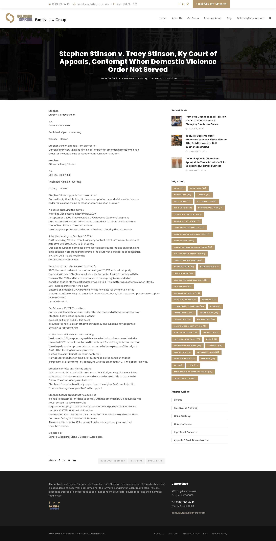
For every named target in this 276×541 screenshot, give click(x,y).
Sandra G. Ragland (59, 437)
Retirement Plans (208, 352)
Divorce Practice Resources (191, 280)
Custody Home (184, 267)
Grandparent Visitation (189, 306)
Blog (229, 18)
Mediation (211, 332)
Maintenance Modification (190, 326)
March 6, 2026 (196, 128)
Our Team (193, 18)
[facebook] (179, 4)
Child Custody (182, 416)
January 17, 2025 (197, 170)
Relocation (182, 352)
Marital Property (185, 332)
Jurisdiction (209, 313)
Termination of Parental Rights (193, 372)
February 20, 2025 (198, 151)
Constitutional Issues (188, 260)
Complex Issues (183, 424)
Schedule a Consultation (211, 4)
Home (163, 18)
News (211, 339)
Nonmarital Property (187, 345)
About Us (176, 18)
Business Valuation (210, 208)
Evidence (209, 300)
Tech (193, 365)
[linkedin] (183, 4)
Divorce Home (183, 273)
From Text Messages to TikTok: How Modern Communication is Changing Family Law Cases (206, 120)
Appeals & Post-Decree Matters (191, 440)
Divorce (178, 399)
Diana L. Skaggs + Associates (86, 437)
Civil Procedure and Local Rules (193, 247)
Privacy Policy (219, 533)
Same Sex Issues (184, 359)
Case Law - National (186, 221)
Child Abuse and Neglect (189, 227)
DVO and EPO (170, 78)
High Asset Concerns (185, 432)
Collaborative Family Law (189, 254)
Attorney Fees (206, 201)
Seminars (208, 359)
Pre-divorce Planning (186, 408)
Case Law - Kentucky (134, 78)
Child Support (184, 241)
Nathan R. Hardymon (187, 339)
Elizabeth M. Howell (187, 293)
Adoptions (198, 188)
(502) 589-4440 (60, 4)
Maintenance (206, 319)
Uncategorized (184, 378)
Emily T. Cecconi (185, 300)
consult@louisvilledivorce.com (93, 4)
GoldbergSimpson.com (250, 18)
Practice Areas (212, 18)
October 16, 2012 (107, 78)
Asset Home (182, 201)
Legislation (182, 319)
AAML (179, 188)
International (184, 313)
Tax (178, 365)
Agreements (182, 195)
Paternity (214, 345)
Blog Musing (183, 208)
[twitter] (188, 4)
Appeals (204, 195)
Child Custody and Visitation (192, 234)
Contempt (155, 78)
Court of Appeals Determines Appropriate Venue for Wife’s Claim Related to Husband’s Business (206, 162)
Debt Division (209, 267)
